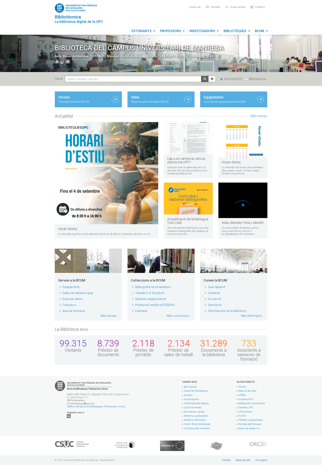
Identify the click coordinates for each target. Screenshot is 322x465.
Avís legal (260, 460)
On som (213, 299)
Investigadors (204, 31)
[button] (257, 6)
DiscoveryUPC (233, 79)
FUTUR (242, 415)
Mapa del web (243, 460)
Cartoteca (69, 305)
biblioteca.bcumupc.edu (139, 56)
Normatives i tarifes (194, 411)
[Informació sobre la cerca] (212, 79)
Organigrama (191, 399)
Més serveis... (110, 316)
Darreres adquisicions (149, 299)
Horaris (74, 99)
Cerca (59, 78)
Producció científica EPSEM (153, 305)
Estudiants (144, 31)
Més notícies (259, 116)
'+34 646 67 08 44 (200, 56)
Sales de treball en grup (78, 293)
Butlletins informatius (195, 420)
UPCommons (245, 411)
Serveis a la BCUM (71, 280)
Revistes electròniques (250, 424)
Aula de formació (74, 311)
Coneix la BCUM (215, 280)
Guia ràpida (215, 287)
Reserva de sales (247, 390)
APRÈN (242, 395)
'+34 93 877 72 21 (171, 56)
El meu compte (235, 7)
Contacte (213, 7)
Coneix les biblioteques (196, 390)
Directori (213, 305)
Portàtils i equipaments (250, 420)
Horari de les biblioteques (197, 424)
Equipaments (224, 99)
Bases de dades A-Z (249, 428)
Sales (149, 99)
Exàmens (141, 311)
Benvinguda (190, 386)
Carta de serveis (192, 407)
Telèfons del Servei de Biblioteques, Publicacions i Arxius (96, 406)
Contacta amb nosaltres (197, 428)
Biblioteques (237, 31)
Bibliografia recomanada (151, 287)
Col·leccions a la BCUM (148, 280)
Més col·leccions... (179, 316)
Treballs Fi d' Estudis (148, 293)
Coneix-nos (195, 7)
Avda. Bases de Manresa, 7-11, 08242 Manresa (87, 56)
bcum (261, 31)
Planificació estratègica (196, 403)
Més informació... (252, 316)
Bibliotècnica (257, 79)
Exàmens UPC (245, 407)
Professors (172, 31)
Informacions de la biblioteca (227, 311)
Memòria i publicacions (196, 415)
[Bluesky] (69, 415)
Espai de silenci (73, 299)
